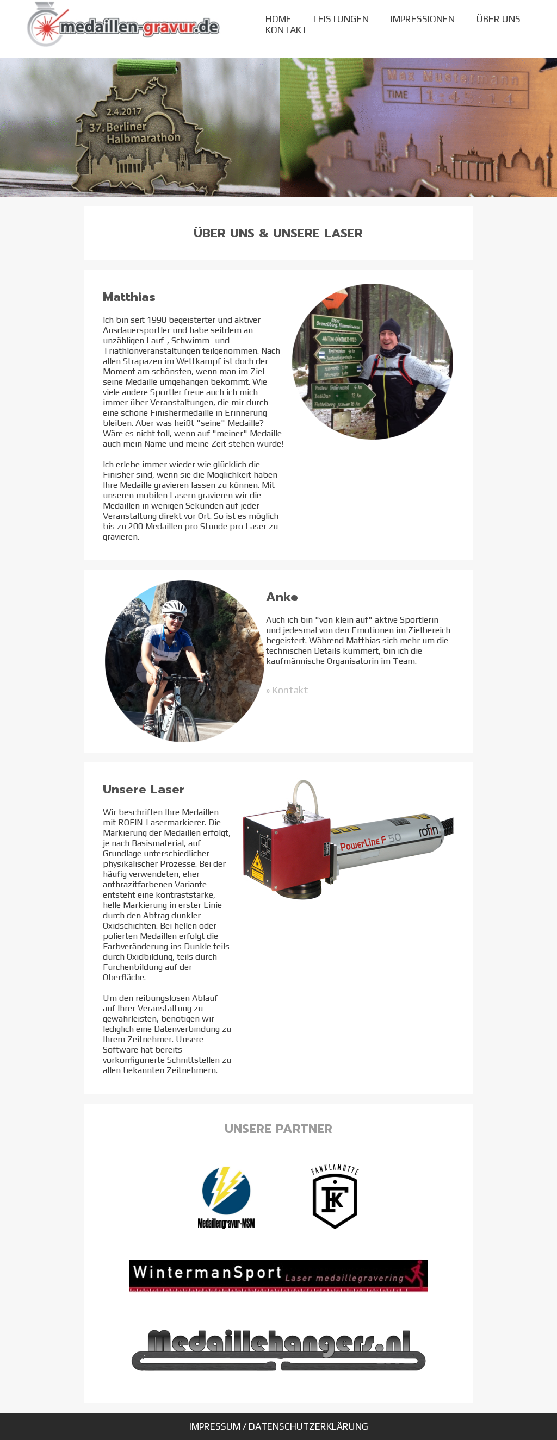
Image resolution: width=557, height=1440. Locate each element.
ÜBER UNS (498, 19)
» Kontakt (287, 690)
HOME (278, 19)
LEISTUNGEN (341, 19)
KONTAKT (286, 29)
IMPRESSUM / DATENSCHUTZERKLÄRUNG (278, 1426)
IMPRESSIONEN (423, 19)
